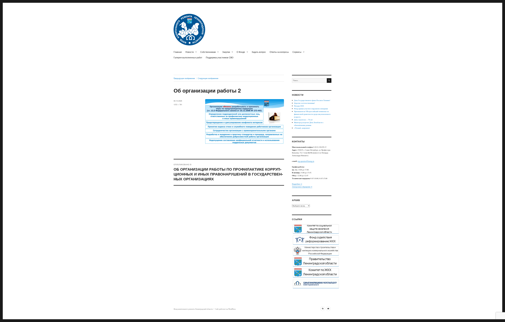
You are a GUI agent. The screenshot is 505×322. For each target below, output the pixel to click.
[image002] (316, 283)
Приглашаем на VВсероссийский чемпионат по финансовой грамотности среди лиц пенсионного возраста (312, 114)
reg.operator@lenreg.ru (306, 161)
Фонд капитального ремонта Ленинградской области (193, 309)
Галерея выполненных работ (188, 57)
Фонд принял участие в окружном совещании (311, 108)
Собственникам (208, 51)
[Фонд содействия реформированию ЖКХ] (316, 239)
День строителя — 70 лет (303, 119)
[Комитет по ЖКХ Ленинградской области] (316, 272)
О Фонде (241, 51)
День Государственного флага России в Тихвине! (312, 100)
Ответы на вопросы (279, 51)
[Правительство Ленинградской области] (316, 261)
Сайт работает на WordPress (225, 309)
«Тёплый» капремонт (302, 128)
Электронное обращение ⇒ (302, 186)
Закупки (226, 51)
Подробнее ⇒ (297, 184)
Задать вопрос (259, 51)
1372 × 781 (178, 104)
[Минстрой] (316, 250)
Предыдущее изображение (184, 78)
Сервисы (296, 51)
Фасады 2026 (299, 106)
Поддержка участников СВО (219, 57)
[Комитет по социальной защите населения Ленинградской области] (316, 229)
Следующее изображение (208, 78)
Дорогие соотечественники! (304, 103)
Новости (189, 51)
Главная (178, 51)
